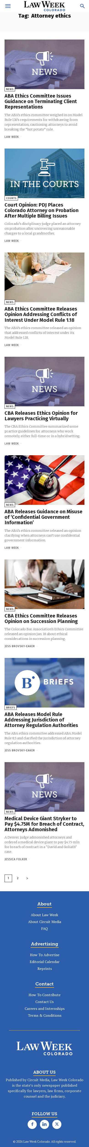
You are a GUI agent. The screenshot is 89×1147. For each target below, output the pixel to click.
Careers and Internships (45, 1008)
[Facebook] (32, 1124)
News (9, 89)
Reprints (44, 968)
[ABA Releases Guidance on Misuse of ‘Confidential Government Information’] (44, 480)
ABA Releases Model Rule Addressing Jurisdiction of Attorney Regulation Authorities (41, 719)
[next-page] (27, 878)
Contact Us (44, 1001)
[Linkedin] (44, 1124)
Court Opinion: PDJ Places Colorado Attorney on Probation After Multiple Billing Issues (42, 210)
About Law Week (44, 914)
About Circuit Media (44, 921)
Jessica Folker (16, 859)
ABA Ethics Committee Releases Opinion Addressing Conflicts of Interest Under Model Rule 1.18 (41, 314)
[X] (56, 1124)
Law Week (12, 136)
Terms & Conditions (44, 1015)
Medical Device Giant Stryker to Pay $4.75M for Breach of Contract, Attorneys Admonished (44, 824)
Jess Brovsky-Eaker (20, 646)
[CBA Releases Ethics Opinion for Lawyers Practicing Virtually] (44, 381)
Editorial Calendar (45, 961)
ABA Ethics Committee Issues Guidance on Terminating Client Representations (41, 101)
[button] (7, 6)
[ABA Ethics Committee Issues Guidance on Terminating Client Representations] (44, 64)
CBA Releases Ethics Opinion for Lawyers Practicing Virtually (41, 416)
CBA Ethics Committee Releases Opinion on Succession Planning (41, 618)
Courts (11, 198)
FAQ (44, 928)
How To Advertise (44, 954)
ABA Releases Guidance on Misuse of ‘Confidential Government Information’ (43, 517)
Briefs (10, 707)
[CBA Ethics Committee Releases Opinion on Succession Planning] (44, 584)
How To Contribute (44, 994)
